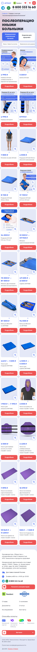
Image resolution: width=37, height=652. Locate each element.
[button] (10, 192)
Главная (4, 13)
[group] (9, 60)
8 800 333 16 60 (24, 7)
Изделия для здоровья (26, 36)
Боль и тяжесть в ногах (10, 44)
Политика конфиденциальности (14, 645)
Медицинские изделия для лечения (10, 36)
